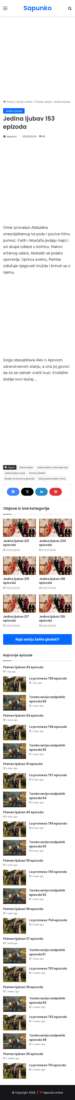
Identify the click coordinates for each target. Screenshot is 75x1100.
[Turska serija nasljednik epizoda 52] (14, 896)
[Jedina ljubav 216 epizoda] (55, 603)
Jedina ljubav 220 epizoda (52, 543)
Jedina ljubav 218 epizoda (52, 581)
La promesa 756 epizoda (48, 823)
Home (10, 101)
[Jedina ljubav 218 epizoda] (55, 565)
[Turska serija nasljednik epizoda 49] (14, 1041)
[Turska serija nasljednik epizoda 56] (14, 703)
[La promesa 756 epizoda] (14, 829)
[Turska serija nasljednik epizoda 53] (14, 848)
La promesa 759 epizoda (48, 678)
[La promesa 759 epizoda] (14, 684)
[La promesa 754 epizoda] (14, 926)
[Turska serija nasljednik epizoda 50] (14, 1004)
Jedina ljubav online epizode (52, 467)
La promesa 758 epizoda (48, 727)
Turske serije (43, 101)
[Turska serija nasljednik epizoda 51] (14, 956)
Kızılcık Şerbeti (37, 473)
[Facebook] (13, 492)
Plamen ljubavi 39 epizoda (23, 860)
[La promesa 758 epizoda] (14, 732)
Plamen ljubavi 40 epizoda (23, 812)
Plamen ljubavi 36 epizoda (23, 987)
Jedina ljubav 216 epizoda (52, 618)
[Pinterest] (55, 492)
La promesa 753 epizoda (48, 968)
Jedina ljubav (62, 101)
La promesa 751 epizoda (47, 1065)
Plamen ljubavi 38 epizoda (23, 909)
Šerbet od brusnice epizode (19, 478)
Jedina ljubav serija (15, 473)
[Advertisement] (37, 57)
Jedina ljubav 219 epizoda (16, 581)
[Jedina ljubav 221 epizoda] (19, 528)
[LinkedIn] (41, 492)
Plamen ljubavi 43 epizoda (23, 667)
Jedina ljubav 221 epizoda (16, 543)
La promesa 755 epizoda (48, 872)
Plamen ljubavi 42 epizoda (23, 715)
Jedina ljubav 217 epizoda (16, 618)
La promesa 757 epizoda (48, 775)
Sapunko (11, 136)
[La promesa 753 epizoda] (14, 974)
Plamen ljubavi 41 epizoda (22, 764)
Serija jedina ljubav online (52, 478)
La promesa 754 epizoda (48, 920)
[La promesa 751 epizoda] (14, 1071)
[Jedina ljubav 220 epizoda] (55, 528)
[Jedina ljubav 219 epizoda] (19, 565)
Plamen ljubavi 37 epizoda (23, 939)
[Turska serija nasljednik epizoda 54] (14, 799)
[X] (27, 492)
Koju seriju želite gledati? (37, 639)
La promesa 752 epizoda (48, 1017)
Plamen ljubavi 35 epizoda (23, 1054)
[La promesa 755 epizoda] (14, 877)
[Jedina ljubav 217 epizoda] (19, 603)
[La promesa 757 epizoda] (14, 781)
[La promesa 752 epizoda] (14, 1022)
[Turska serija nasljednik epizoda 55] (14, 751)
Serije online (24, 101)
